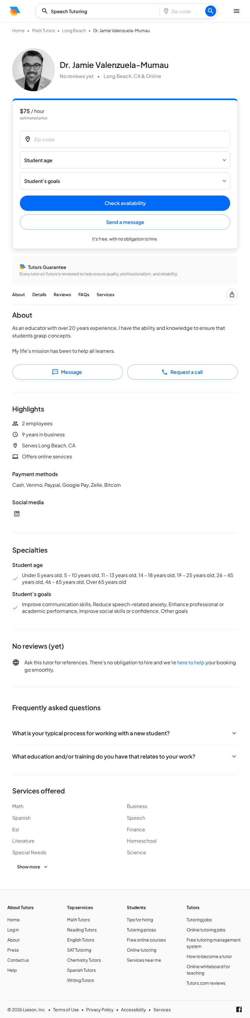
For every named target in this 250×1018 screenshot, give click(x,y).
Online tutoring (141, 950)
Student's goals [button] (42, 181)
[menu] (15, 11)
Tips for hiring (140, 919)
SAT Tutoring (79, 950)
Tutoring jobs (199, 919)
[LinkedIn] (16, 513)
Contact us (18, 960)
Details (39, 294)
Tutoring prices (141, 929)
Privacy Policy (100, 1009)
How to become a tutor (209, 956)
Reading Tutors (82, 929)
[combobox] (99, 11)
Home (18, 30)
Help (12, 970)
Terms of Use (66, 1009)
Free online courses (146, 939)
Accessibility (133, 1009)
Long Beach (74, 30)
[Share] (232, 294)
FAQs (83, 294)
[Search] (210, 11)
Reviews (62, 294)
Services (105, 294)
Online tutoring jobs (206, 929)
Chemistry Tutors (84, 960)
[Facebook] (239, 1009)
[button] (125, 733)
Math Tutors (43, 30)
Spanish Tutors (81, 970)
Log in (13, 929)
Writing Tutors (80, 980)
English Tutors (80, 939)
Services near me (144, 960)
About (18, 294)
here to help (191, 662)
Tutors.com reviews (206, 983)
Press (13, 950)
